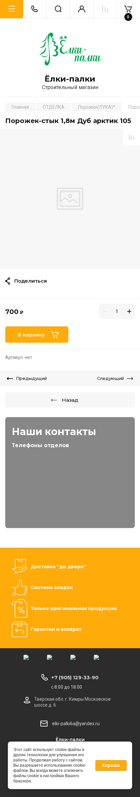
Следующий (110, 378)
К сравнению (131, 137)
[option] (70, 199)
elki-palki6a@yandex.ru (76, 723)
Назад (70, 400)
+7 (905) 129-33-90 (75, 677)
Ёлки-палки (70, 79)
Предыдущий (31, 378)
